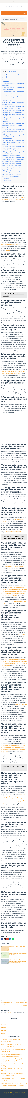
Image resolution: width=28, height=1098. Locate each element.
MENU (24, 13)
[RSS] (14, 1)
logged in (10, 1013)
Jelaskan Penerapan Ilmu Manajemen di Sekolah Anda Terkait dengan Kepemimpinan (17, 961)
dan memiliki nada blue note (13, 532)
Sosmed (3, 1027)
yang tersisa (21, 634)
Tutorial (3, 1033)
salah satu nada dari (21, 704)
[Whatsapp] (13, 939)
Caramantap (8, 997)
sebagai (8, 250)
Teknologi (3, 1030)
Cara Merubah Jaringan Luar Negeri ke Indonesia (18, 953)
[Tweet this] (5, 939)
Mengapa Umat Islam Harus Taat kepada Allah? (7, 1002)
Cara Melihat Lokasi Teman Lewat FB (17, 947)
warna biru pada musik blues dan (10, 244)
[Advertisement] (14, 217)
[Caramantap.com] (14, 6)
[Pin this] (7, 939)
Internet (3, 1022)
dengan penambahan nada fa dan (14, 566)
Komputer (3, 1025)
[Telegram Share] (10, 939)
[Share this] (2, 939)
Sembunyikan (12, 71)
